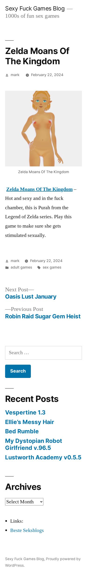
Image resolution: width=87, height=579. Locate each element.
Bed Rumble (22, 431)
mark (15, 75)
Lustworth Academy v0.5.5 (43, 457)
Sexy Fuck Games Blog (34, 8)
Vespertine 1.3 (25, 412)
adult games (21, 267)
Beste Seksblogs (27, 530)
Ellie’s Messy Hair (29, 421)
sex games (52, 267)
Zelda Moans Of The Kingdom (39, 189)
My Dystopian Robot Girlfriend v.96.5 (33, 444)
